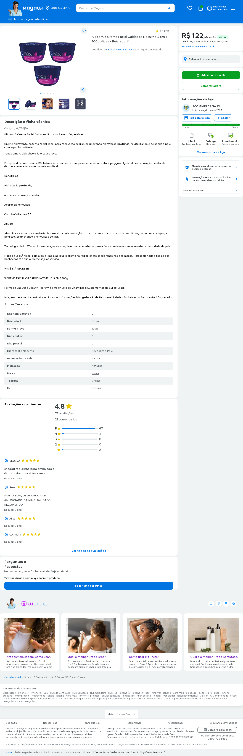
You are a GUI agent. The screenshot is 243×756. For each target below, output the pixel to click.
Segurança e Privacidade (223, 723)
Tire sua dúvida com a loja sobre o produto (32, 578)
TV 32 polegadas (26, 701)
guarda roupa (136, 698)
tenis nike (67, 698)
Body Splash (30, 698)
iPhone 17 (23, 693)
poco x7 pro (205, 693)
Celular (204, 696)
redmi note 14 (52, 698)
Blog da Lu (11, 723)
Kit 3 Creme (57, 677)
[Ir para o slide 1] (40, 93)
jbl (41, 698)
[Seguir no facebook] (219, 604)
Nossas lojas (50, 723)
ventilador (169, 696)
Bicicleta (17, 698)
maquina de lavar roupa (89, 698)
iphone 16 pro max (173, 693)
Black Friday (9, 693)
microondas (38, 696)
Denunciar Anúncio (193, 190)
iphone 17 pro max (66, 696)
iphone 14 (138, 693)
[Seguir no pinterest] (234, 604)
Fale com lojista (199, 117)
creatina (7, 696)
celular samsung (111, 696)
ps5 (148, 693)
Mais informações (119, 714)
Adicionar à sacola (213, 75)
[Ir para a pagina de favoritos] (189, 8)
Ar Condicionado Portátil (223, 696)
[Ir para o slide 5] (53, 93)
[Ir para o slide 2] (44, 93)
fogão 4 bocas (179, 698)
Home (9, 752)
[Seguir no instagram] (226, 604)
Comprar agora (211, 86)
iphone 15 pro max (89, 696)
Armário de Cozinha (200, 698)
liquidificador (111, 698)
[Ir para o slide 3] (47, 93)
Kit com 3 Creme (34, 677)
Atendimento (43, 19)
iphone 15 (125, 693)
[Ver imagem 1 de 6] (47, 59)
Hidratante (74, 752)
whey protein (22, 696)
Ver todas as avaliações (89, 551)
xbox (217, 693)
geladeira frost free (157, 698)
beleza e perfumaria (26, 752)
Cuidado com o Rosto (53, 752)
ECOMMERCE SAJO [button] (120, 49)
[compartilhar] (83, 90)
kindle (50, 696)
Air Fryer (156, 693)
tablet (6, 698)
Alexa (216, 698)
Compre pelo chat (220, 729)
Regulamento (133, 723)
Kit (47, 677)
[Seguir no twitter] (211, 604)
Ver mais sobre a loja (211, 152)
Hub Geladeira (98, 693)
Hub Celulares (80, 693)
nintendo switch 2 (187, 696)
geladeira (191, 693)
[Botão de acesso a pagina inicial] (25, 8)
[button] (169, 8)
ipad (123, 698)
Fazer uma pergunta (88, 585)
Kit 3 (69, 677)
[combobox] (125, 8)
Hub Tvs (112, 693)
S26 (46, 693)
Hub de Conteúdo (60, 693)
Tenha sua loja (91, 723)
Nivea (95, 373)
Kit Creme (79, 677)
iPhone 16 (36, 693)
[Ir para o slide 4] (50, 93)
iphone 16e (129, 696)
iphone (225, 693)
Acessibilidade (176, 723)
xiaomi (157, 696)
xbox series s (144, 696)
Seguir (225, 117)
